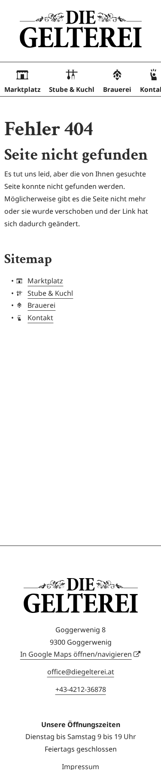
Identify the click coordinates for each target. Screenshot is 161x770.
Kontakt (40, 317)
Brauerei (117, 89)
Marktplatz (22, 89)
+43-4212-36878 (80, 689)
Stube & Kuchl (71, 89)
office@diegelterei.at (80, 671)
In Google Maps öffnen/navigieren (76, 654)
